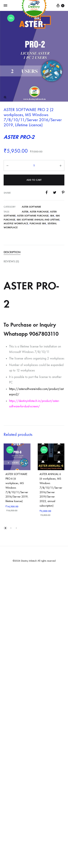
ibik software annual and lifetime (38, 219)
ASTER (25, 211)
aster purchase (39, 211)
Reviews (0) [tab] (11, 261)
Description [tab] (12, 252)
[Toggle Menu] (5, 6)
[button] (5, 97)
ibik (52, 215)
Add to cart (34, 179)
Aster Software (31, 206)
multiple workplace (16, 223)
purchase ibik (38, 223)
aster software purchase (33, 215)
